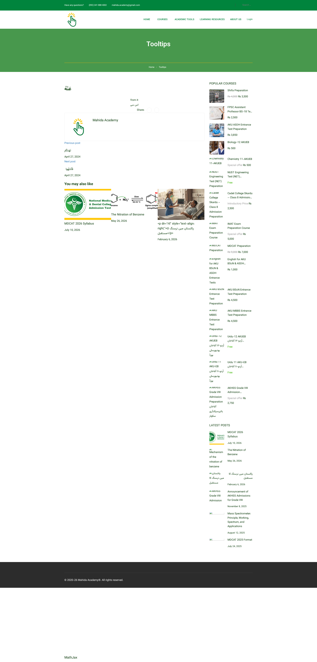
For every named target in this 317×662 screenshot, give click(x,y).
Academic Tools (184, 19)
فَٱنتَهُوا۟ (68, 169)
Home (146, 19)
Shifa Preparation (238, 91)
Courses (162, 19)
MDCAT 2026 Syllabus (79, 224)
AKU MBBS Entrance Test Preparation (239, 313)
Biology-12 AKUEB (238, 142)
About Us (235, 19)
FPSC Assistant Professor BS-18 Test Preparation (240, 111)
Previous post (72, 143)
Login (250, 19)
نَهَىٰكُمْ (67, 150)
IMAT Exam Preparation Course (239, 226)
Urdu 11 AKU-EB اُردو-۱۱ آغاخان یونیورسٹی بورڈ (237, 366)
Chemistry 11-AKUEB (240, 159)
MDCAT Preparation (239, 246)
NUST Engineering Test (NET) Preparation (238, 177)
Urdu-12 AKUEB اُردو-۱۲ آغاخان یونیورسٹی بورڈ (237, 341)
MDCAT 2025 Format (240, 540)
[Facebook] (149, 110)
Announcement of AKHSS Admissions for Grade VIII (239, 496)
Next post (69, 162)
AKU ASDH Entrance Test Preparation (239, 127)
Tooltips (162, 67)
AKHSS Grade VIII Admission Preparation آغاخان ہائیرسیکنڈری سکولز (238, 394)
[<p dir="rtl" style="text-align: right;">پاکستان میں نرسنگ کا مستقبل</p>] (181, 204)
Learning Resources (212, 19)
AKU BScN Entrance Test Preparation (239, 292)
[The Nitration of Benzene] (134, 200)
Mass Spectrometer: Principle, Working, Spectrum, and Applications (239, 520)
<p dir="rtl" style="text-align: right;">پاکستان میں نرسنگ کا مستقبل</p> (176, 229)
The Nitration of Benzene (127, 214)
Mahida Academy (105, 120)
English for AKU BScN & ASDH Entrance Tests (237, 264)
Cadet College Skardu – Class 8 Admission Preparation (240, 198)
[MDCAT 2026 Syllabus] (87, 204)
